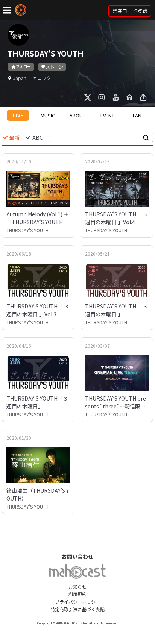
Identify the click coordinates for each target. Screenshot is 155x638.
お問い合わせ (77, 556)
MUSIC (48, 115)
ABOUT (77, 115)
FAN (137, 115)
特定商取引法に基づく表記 (77, 609)
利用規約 (77, 594)
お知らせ (77, 586)
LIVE (18, 115)
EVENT (107, 115)
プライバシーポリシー (77, 601)
